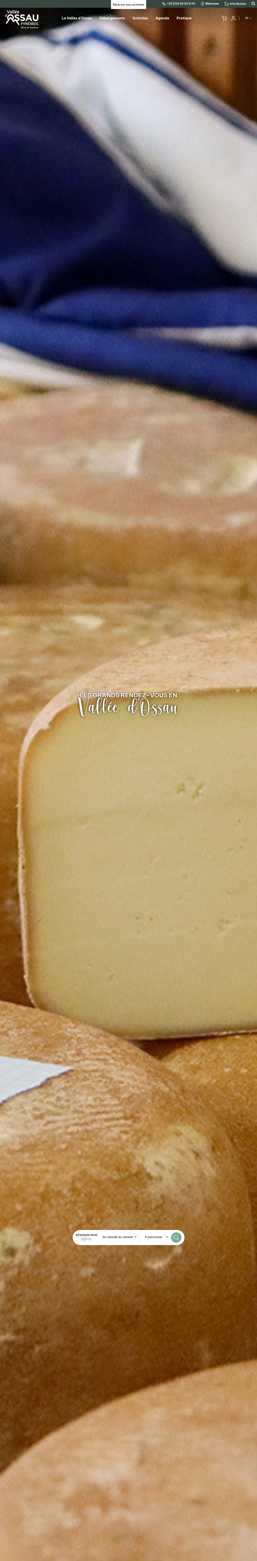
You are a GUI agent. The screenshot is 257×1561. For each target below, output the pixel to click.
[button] (224, 18)
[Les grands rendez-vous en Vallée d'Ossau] (128, 780)
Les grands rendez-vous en (128, 695)
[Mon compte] (233, 18)
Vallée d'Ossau (128, 707)
